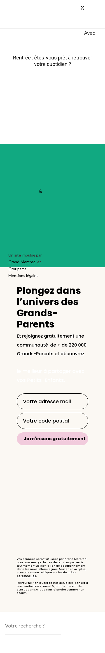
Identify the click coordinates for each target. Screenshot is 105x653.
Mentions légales (23, 275)
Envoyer (20, 641)
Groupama (17, 268)
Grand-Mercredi (18, 4)
